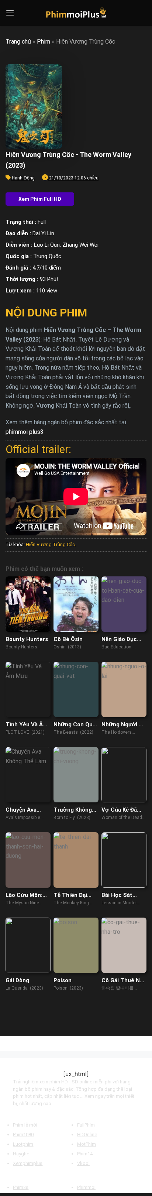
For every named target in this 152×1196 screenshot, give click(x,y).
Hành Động (23, 178)
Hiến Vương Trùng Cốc (50, 544)
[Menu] (10, 13)
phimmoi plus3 (25, 431)
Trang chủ (18, 41)
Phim (43, 41)
